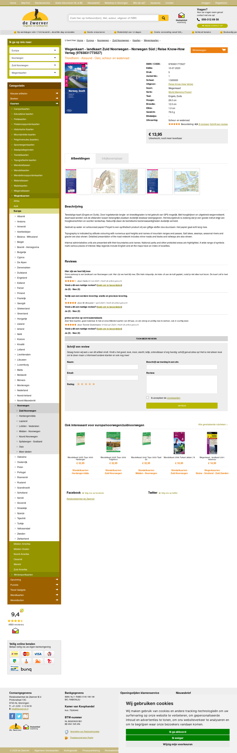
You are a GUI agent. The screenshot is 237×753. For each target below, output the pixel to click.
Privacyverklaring (91, 750)
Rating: (71, 384)
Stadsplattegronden (23, 149)
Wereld (17, 564)
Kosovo (21, 339)
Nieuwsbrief (94, 2)
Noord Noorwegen (28, 436)
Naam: (70, 362)
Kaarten (14, 103)
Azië (16, 206)
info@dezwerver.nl (20, 708)
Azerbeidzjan (24, 231)
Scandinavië (23, 487)
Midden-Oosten (21, 548)
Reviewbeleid (112, 750)
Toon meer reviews (146, 338)
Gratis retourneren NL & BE (69, 2)
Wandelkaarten (21, 170)
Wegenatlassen (21, 190)
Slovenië (21, 502)
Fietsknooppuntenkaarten (26, 124)
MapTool (25, 2)
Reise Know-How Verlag (180, 84)
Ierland (20, 328)
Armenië (21, 226)
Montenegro (23, 385)
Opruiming (15, 579)
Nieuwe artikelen (18, 93)
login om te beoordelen (109, 285)
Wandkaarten (17, 594)
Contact (169, 2)
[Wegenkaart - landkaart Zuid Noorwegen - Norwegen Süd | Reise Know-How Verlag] (76, 87)
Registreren (221, 2)
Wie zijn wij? (139, 2)
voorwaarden (173, 397)
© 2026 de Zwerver (19, 750)
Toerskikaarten (21, 154)
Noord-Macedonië (26, 400)
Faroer (20, 287)
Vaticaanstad (23, 528)
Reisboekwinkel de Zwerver (81, 498)
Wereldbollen (17, 600)
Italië (19, 334)
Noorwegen (23, 405)
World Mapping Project (179, 91)
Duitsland (22, 272)
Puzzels (14, 584)
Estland (21, 282)
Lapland (23, 420)
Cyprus (20, 257)
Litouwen (21, 359)
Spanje (20, 513)
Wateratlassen (20, 180)
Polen (20, 466)
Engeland (22, 277)
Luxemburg (23, 364)
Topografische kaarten (24, 160)
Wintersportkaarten (23, 574)
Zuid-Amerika (20, 569)
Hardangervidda (27, 415)
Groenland (22, 313)
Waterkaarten (20, 185)
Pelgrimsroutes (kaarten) (26, 139)
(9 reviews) (203, 124)
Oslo (21, 446)
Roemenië (22, 477)
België (20, 241)
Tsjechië (21, 518)
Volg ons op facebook (94, 493)
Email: (70, 372)
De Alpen (22, 262)
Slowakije (22, 507)
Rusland (21, 482)
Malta (20, 369)
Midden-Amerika (22, 543)
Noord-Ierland (24, 395)
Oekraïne (21, 456)
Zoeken (163, 18)
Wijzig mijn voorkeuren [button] (178, 744)
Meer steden (25, 451)
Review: (150, 372)
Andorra (21, 221)
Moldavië (21, 374)
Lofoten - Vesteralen (29, 426)
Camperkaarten (21, 108)
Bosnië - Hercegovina (28, 247)
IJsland (20, 323)
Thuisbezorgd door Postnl (81, 737)
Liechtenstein (24, 354)
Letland (21, 349)
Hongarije (22, 318)
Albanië (21, 216)
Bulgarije (21, 252)
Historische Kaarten (23, 129)
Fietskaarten (19, 119)
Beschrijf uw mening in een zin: (162, 362)
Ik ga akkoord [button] (177, 731)
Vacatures (155, 2)
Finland (21, 293)
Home (13, 2)
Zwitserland (23, 538)
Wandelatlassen (21, 165)
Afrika (16, 200)
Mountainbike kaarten (24, 134)
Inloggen (205, 2)
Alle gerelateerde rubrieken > (213, 424)
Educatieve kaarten (23, 113)
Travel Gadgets (18, 589)
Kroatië (20, 344)
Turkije (20, 523)
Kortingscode (70, 750)
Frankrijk (21, 298)
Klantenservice (42, 2)
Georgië (21, 303)
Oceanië (18, 559)
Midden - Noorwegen (29, 431)
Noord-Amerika (21, 553)
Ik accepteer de (165, 397)
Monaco (21, 380)
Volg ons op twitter (169, 493)
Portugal (21, 472)
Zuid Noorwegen (27, 410)
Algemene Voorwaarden (46, 750)
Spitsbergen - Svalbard (30, 441)
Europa (17, 211)
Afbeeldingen (80, 158)
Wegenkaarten (21, 195)
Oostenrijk (22, 461)
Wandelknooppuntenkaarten (28, 175)
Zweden (21, 533)
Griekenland (23, 308)
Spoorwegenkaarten (23, 144)
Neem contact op (214, 26)
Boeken (14, 98)
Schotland (22, 492)
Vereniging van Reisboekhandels (84, 731)
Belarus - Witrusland (27, 236)
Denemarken (23, 267)
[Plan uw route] (26, 716)
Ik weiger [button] (177, 737)
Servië (20, 497)
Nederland (22, 390)
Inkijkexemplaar (112, 158)
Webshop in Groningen (116, 2)
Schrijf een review (219, 124)
